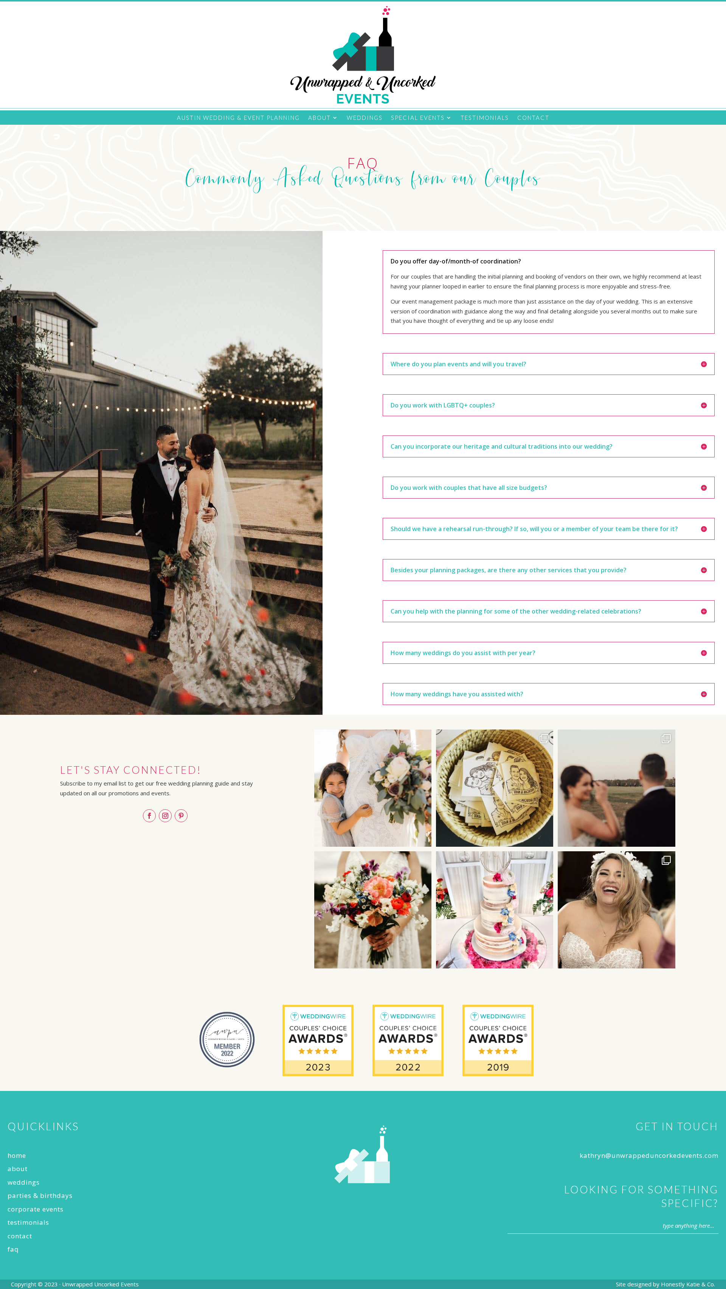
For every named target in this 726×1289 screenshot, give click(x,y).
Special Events (418, 118)
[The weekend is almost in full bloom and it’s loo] (372, 909)
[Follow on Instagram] (165, 815)
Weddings (365, 118)
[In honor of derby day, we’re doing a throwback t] (616, 788)
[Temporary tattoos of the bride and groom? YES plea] (494, 788)
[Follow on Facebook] (149, 815)
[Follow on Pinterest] (181, 815)
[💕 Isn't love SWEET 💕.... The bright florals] (494, 909)
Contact (533, 118)
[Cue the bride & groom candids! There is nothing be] (616, 909)
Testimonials (485, 118)
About (319, 118)
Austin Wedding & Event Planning (238, 118)
